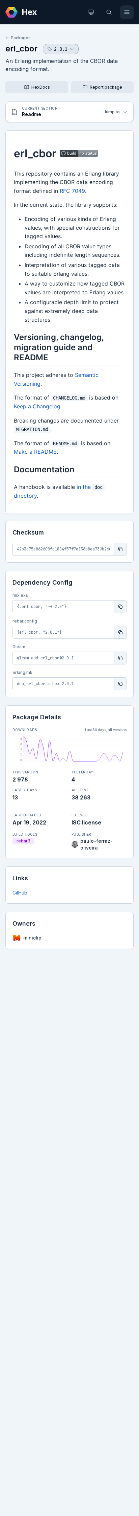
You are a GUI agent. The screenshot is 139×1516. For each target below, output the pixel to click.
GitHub (19, 893)
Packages (21, 37)
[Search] (109, 12)
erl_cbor (21, 48)
